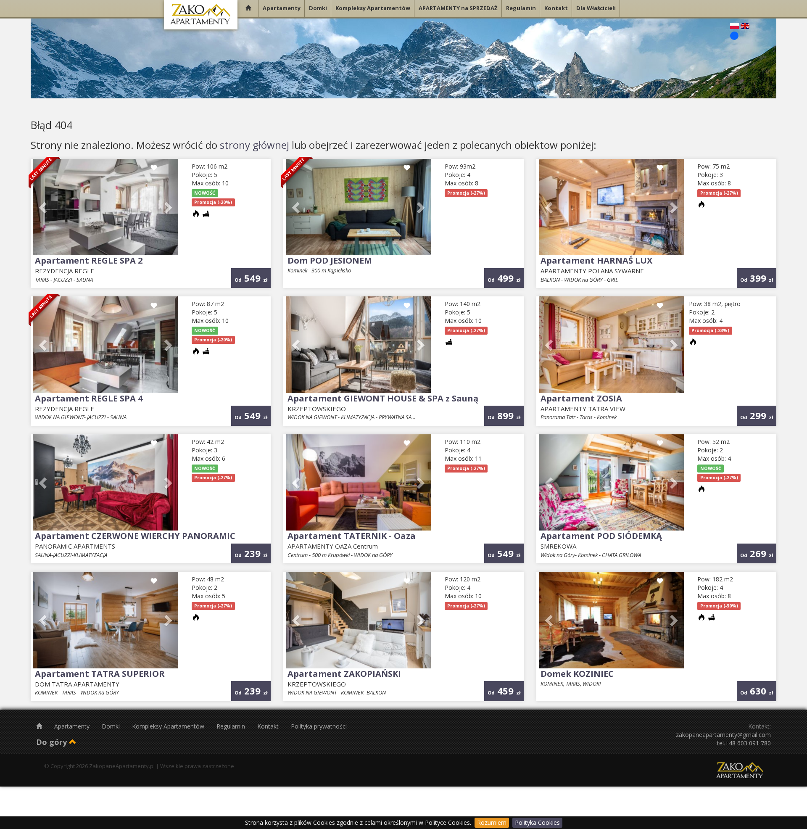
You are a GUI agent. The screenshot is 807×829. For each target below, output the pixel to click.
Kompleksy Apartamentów (169, 726)
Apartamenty (72, 726)
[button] (44, 207)
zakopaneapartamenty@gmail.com (723, 735)
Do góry (52, 742)
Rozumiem (491, 822)
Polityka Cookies (537, 822)
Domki (111, 726)
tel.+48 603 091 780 (744, 743)
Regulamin (231, 726)
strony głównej (254, 145)
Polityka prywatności (319, 726)
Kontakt (268, 726)
